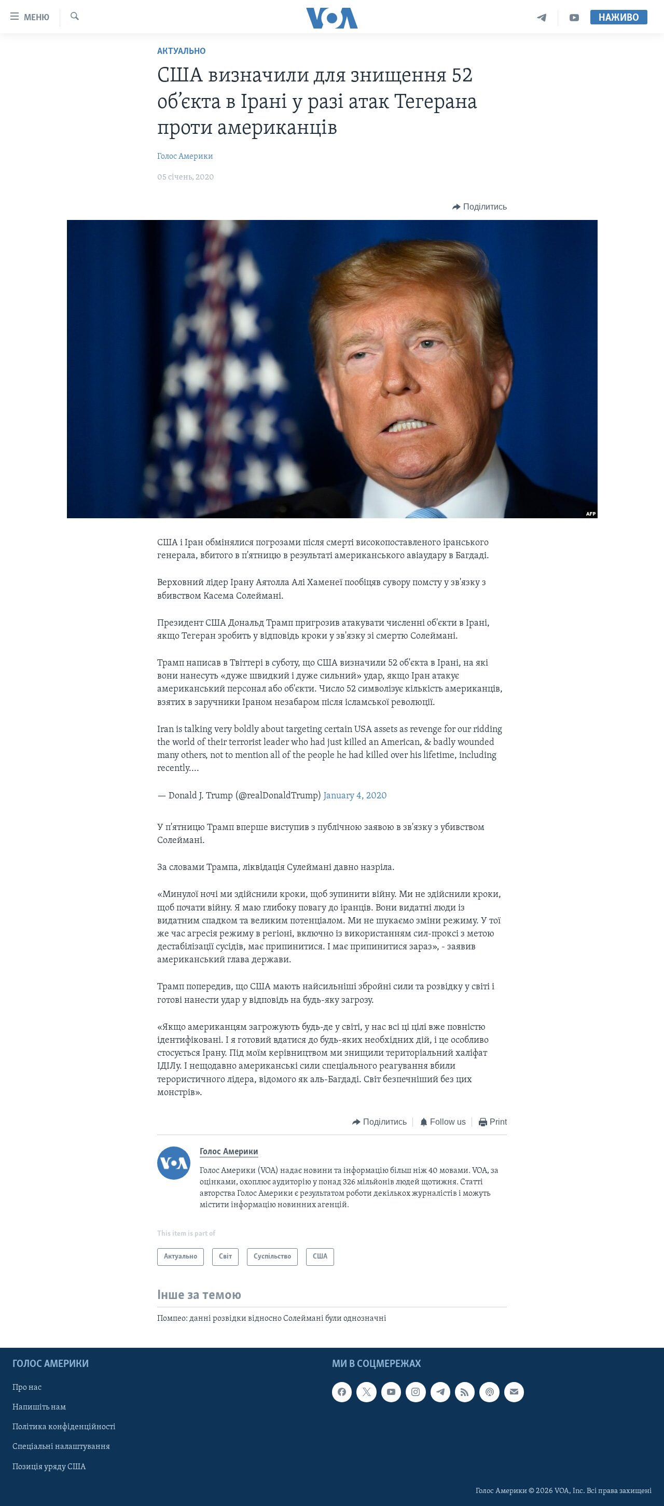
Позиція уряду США (49, 1467)
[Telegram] (541, 18)
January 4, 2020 (355, 796)
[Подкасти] (489, 1392)
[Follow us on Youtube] (391, 1392)
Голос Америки (185, 157)
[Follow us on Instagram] (415, 1392)
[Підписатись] (514, 1392)
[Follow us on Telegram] (440, 1392)
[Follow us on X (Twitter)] (366, 1392)
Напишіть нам (39, 1408)
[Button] (479, 207)
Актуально (181, 52)
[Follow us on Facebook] (342, 1392)
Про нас (27, 1388)
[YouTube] (574, 18)
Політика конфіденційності (64, 1428)
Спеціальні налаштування (61, 1447)
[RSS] (465, 1392)
